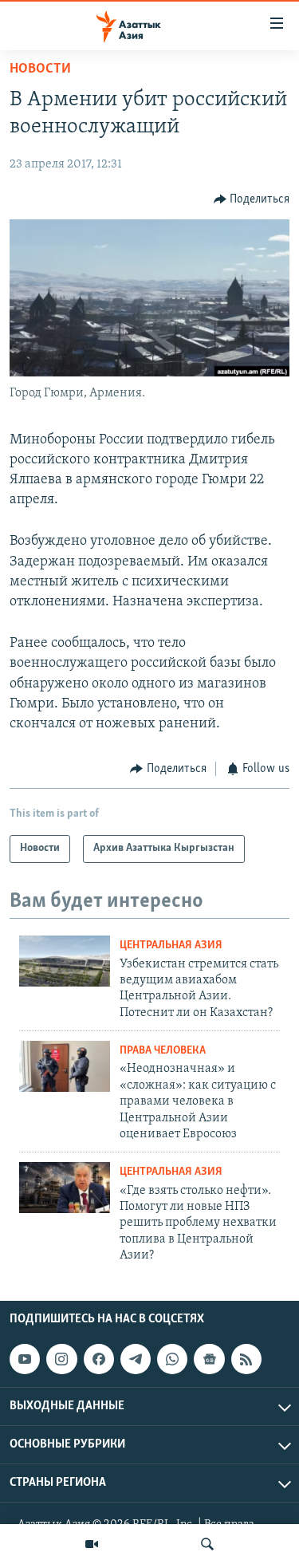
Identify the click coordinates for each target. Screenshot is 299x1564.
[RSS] (246, 1359)
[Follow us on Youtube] (25, 1359)
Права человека (163, 1051)
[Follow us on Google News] (209, 1359)
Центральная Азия (171, 945)
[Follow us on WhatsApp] (172, 1359)
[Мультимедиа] (92, 1544)
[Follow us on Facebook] (99, 1359)
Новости (40, 69)
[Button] (252, 199)
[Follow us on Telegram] (135, 1359)
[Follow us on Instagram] (61, 1359)
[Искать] (207, 1544)
